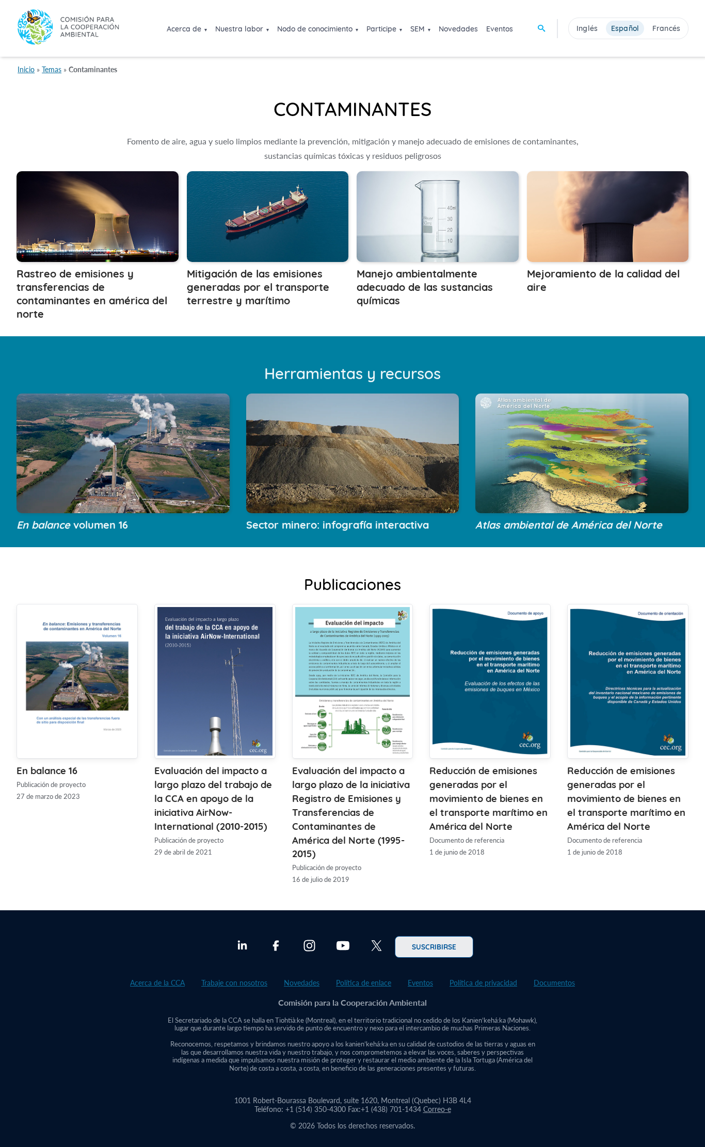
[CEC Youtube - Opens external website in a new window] (343, 947)
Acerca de (184, 29)
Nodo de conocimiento (314, 29)
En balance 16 (47, 770)
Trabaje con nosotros (234, 983)
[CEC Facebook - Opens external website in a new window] (275, 947)
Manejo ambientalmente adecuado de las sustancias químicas (425, 286)
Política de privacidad (483, 983)
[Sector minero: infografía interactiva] (352, 509)
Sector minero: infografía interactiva (337, 524)
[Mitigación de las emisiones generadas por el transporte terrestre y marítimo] (268, 258)
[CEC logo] (68, 28)
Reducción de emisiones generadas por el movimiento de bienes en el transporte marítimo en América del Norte (488, 798)
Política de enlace (363, 983)
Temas (51, 69)
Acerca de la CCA (157, 983)
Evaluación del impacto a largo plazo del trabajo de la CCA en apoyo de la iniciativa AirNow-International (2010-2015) (213, 798)
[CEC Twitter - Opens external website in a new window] (376, 947)
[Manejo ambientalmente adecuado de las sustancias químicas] (438, 258)
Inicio (26, 69)
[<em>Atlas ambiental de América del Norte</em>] (581, 509)
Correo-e (437, 1109)
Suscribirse (434, 946)
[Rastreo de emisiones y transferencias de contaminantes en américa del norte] (98, 258)
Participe (381, 29)
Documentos (554, 983)
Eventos (499, 29)
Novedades (458, 29)
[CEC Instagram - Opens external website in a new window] (309, 947)
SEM (417, 29)
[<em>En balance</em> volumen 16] (123, 509)
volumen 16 (72, 524)
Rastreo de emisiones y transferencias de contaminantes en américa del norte (92, 293)
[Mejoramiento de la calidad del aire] (608, 258)
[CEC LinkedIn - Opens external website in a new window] (242, 947)
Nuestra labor (239, 29)
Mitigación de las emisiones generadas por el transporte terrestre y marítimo (258, 286)
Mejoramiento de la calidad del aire (603, 279)
